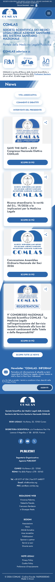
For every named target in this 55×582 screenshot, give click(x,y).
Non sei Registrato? (23, 5)
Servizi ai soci (27, 542)
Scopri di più (27, 162)
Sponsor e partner (27, 539)
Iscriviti (44, 387)
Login (32, 5)
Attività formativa (27, 530)
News (27, 526)
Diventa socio (27, 546)
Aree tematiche (27, 533)
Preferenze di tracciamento (27, 566)
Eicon (31, 578)
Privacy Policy (10, 382)
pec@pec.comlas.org (27, 485)
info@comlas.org (27, 482)
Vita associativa (27, 94)
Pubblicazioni (27, 536)
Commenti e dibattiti (27, 102)
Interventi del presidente (27, 109)
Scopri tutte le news (27, 354)
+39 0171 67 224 (19, 479)
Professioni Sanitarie (42, 74)
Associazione (27, 523)
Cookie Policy (27, 563)
